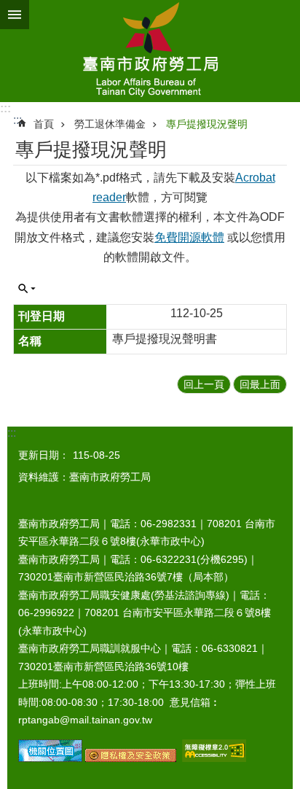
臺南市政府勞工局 (150, 51)
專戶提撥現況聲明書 (164, 339)
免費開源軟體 (189, 237)
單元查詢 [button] (27, 289)
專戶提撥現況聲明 (207, 124)
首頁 (43, 124)
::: (5, 108)
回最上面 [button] (260, 384)
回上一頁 (203, 384)
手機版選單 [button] (14, 14)
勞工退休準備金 (110, 124)
